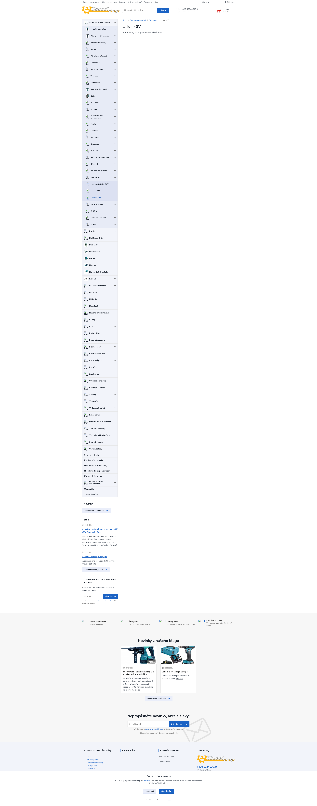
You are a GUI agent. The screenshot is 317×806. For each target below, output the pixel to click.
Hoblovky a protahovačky (95, 465)
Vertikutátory (95, 449)
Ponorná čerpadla (97, 340)
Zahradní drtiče (96, 442)
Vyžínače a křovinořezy (99, 435)
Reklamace (148, 2)
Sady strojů (95, 82)
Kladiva (92, 279)
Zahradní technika (98, 218)
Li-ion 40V (96, 197)
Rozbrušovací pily (97, 353)
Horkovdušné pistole (98, 272)
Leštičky (94, 130)
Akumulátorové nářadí (99, 22)
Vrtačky (92, 394)
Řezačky (93, 367)
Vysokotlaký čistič (97, 381)
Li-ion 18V (96, 191)
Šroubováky (95, 137)
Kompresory (96, 144)
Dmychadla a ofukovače (100, 421)
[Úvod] (101, 10)
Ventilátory (95, 177)
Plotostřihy (94, 333)
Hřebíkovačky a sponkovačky (97, 116)
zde (169, 800)
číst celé (113, 545)
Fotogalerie (92, 765)
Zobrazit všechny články (93, 570)
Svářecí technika (91, 455)
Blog (156, 2)
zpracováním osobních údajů (102, 601)
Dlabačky (93, 245)
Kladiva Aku (95, 62)
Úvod (125, 20)
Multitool (95, 103)
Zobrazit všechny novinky (94, 510)
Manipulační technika (93, 460)
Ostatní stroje (97, 204)
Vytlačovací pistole (99, 171)
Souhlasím (166, 791)
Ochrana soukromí (135, 2)
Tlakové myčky (91, 494)
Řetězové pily (95, 360)
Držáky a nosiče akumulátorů (96, 482)
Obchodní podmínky (109, 2)
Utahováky (89, 489)
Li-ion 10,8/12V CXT (100, 184)
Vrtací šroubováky (98, 29)
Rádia (93, 96)
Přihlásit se (110, 596)
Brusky (93, 49)
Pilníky (92, 319)
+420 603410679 (189, 9)
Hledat (163, 10)
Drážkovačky (94, 251)
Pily (91, 326)
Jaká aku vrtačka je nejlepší (94, 556)
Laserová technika (97, 285)
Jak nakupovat (95, 2)
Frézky (93, 124)
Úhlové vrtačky (97, 69)
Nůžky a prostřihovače (100, 157)
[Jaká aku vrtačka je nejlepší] (178, 655)
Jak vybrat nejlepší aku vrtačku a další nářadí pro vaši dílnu (99, 531)
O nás (85, 2)
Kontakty (122, 2)
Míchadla (94, 151)
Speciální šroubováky (99, 89)
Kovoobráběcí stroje (93, 476)
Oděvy (93, 224)
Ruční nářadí (94, 415)
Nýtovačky (95, 164)
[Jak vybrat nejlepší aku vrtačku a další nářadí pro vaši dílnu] (139, 655)
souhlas (147, 781)
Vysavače (94, 76)
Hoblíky (94, 109)
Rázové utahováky (98, 42)
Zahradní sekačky (97, 428)
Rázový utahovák (97, 387)
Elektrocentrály (96, 238)
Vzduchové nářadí (97, 408)
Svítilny (94, 211)
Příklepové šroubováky (100, 36)
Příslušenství (95, 347)
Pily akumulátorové (99, 56)
